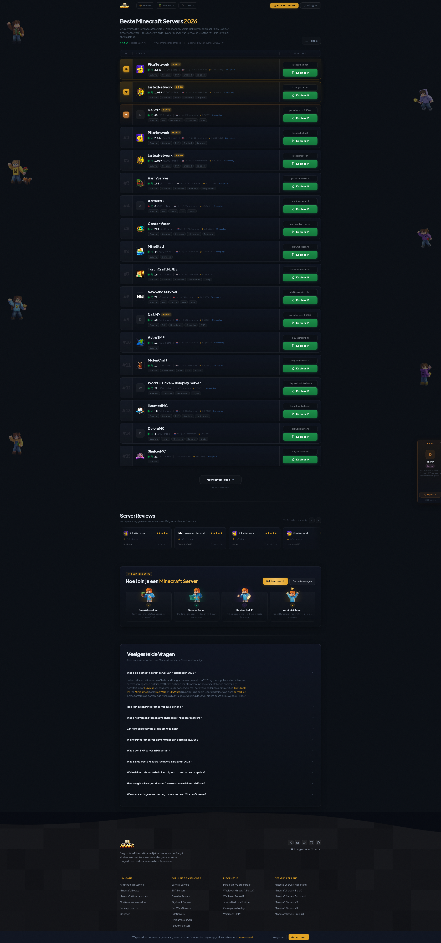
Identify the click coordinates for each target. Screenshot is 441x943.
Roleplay (154, 393)
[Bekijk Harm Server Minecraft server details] (140, 183)
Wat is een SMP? (232, 913)
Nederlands (176, 120)
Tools (188, 5)
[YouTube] (297, 842)
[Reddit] (318, 842)
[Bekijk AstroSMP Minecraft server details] (140, 342)
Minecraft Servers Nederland (291, 884)
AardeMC (156, 201)
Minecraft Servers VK (286, 908)
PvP (177, 75)
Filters (313, 40)
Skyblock (179, 188)
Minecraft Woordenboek (134, 896)
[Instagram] (311, 842)
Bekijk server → (430, 500)
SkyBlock (240, 687)
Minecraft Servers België (288, 890)
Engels (196, 393)
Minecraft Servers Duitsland (290, 896)
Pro (177, 64)
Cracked (187, 75)
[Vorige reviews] (312, 520)
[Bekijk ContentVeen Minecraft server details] (140, 228)
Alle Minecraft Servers (132, 884)
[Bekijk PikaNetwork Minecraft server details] (140, 69)
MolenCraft (157, 360)
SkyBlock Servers (181, 902)
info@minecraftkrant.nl (307, 849)
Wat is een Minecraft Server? (238, 890)
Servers (166, 5)
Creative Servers (181, 896)
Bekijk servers (273, 581)
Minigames (194, 234)
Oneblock (178, 439)
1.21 (182, 211)
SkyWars (175, 691)
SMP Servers (178, 890)
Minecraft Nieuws (129, 890)
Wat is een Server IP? (234, 896)
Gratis (192, 211)
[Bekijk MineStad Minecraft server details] (140, 251)
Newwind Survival (162, 292)
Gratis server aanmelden (133, 902)
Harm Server (158, 178)
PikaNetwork (158, 64)
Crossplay (191, 120)
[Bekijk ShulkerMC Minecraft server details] (140, 456)
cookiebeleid (245, 937)
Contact (125, 913)
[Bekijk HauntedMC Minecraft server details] (140, 410)
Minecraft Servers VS (286, 902)
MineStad (156, 246)
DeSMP (430, 462)
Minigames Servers (182, 919)
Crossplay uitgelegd (234, 908)
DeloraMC (156, 428)
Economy (193, 188)
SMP (203, 120)
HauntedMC (158, 405)
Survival (430, 466)
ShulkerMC (157, 451)
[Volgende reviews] (318, 520)
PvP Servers (178, 913)
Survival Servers (180, 884)
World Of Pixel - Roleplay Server (174, 383)
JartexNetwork (160, 87)
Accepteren (298, 937)
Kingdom (201, 75)
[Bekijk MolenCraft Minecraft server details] (140, 365)
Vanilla (173, 302)
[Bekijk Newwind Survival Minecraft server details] (140, 297)
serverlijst (240, 691)
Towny (173, 211)
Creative (166, 75)
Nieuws (147, 5)
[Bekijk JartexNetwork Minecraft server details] (140, 92)
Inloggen (312, 5)
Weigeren (278, 937)
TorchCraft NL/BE (162, 269)
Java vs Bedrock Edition (236, 902)
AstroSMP (156, 337)
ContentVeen (159, 223)
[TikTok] (304, 842)
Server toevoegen (302, 581)
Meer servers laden (218, 479)
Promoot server (286, 5)
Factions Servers (181, 925)
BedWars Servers (181, 908)
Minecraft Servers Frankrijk (290, 913)
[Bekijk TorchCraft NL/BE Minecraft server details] (140, 274)
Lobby (207, 279)
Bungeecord (208, 188)
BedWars (160, 691)
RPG (184, 302)
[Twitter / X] (291, 842)
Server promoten (129, 908)
